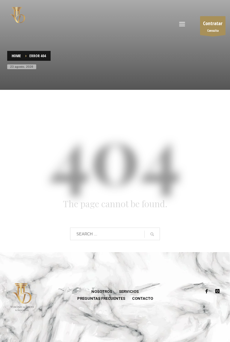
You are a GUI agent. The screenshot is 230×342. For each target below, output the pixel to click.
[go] (152, 234)
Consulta (213, 26)
